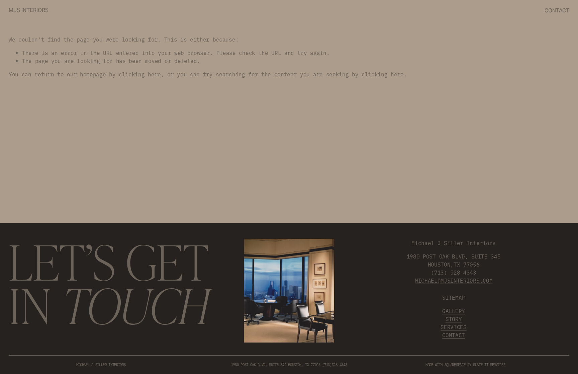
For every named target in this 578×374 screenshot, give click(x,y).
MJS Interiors (29, 10)
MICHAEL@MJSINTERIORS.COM (453, 280)
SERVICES (453, 326)
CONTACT (453, 335)
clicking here (140, 74)
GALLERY (453, 310)
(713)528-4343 (334, 364)
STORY (454, 318)
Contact (557, 10)
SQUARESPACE (455, 364)
